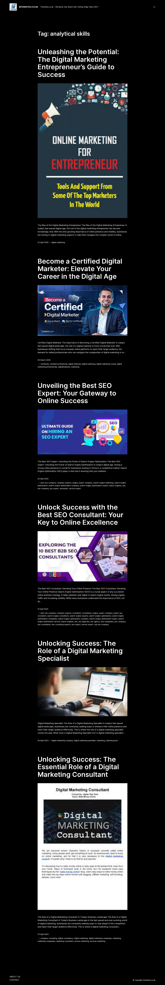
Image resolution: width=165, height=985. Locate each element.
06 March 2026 (44, 360)
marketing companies (46, 941)
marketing (75, 367)
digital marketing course (106, 364)
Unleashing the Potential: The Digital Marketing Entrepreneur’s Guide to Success (78, 63)
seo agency (95, 621)
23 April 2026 (43, 242)
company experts (64, 483)
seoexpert (64, 488)
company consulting (49, 938)
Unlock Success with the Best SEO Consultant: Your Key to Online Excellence (80, 514)
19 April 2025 (43, 609)
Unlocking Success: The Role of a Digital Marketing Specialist (80, 650)
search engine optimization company (64, 485)
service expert (75, 488)
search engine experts (79, 616)
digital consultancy (65, 938)
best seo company (48, 483)
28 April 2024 (43, 740)
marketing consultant (64, 941)
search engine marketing (103, 483)
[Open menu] (154, 7)
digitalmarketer (64, 367)
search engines (115, 485)
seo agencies (83, 621)
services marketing (97, 941)
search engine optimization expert (94, 485)
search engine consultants (58, 616)
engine (75, 483)
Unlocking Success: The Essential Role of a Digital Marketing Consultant (78, 767)
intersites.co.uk (28, 7)
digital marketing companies (100, 938)
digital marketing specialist (85, 740)
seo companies (107, 621)
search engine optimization (100, 616)
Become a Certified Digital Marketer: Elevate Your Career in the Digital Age (80, 268)
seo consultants (44, 624)
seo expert (54, 488)
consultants (87, 613)
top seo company (101, 624)
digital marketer (74, 364)
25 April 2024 (43, 934)
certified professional (58, 364)
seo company (43, 488)
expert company (85, 483)
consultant (76, 613)
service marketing (81, 941)
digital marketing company (62, 740)
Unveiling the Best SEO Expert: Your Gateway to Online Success (77, 393)
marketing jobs (112, 740)
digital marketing (58, 242)
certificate (45, 364)
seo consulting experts (61, 624)
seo (123, 485)
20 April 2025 (43, 479)
